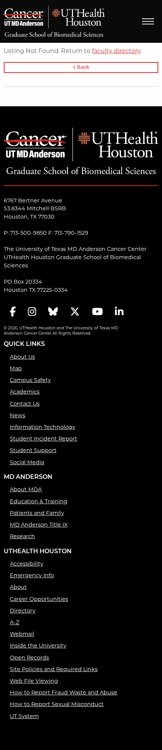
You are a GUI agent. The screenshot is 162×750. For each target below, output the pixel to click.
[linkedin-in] (119, 312)
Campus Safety (30, 380)
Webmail (22, 634)
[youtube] (97, 312)
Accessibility (26, 563)
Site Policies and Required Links (54, 669)
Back (82, 67)
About (18, 587)
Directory (22, 610)
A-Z (14, 622)
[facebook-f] (13, 312)
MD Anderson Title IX (38, 524)
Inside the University (38, 645)
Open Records (29, 657)
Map (16, 368)
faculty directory (116, 50)
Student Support (33, 450)
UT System (24, 716)
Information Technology (42, 427)
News (17, 415)
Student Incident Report (43, 438)
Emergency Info (32, 575)
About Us (22, 356)
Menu (148, 21)
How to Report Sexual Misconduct (57, 704)
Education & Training (38, 501)
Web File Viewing (34, 681)
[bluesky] (53, 312)
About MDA (26, 489)
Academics (25, 391)
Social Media (27, 462)
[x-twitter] (75, 312)
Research (22, 536)
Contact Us (25, 403)
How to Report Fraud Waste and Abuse (63, 692)
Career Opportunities (39, 599)
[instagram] (32, 312)
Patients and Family (37, 513)
